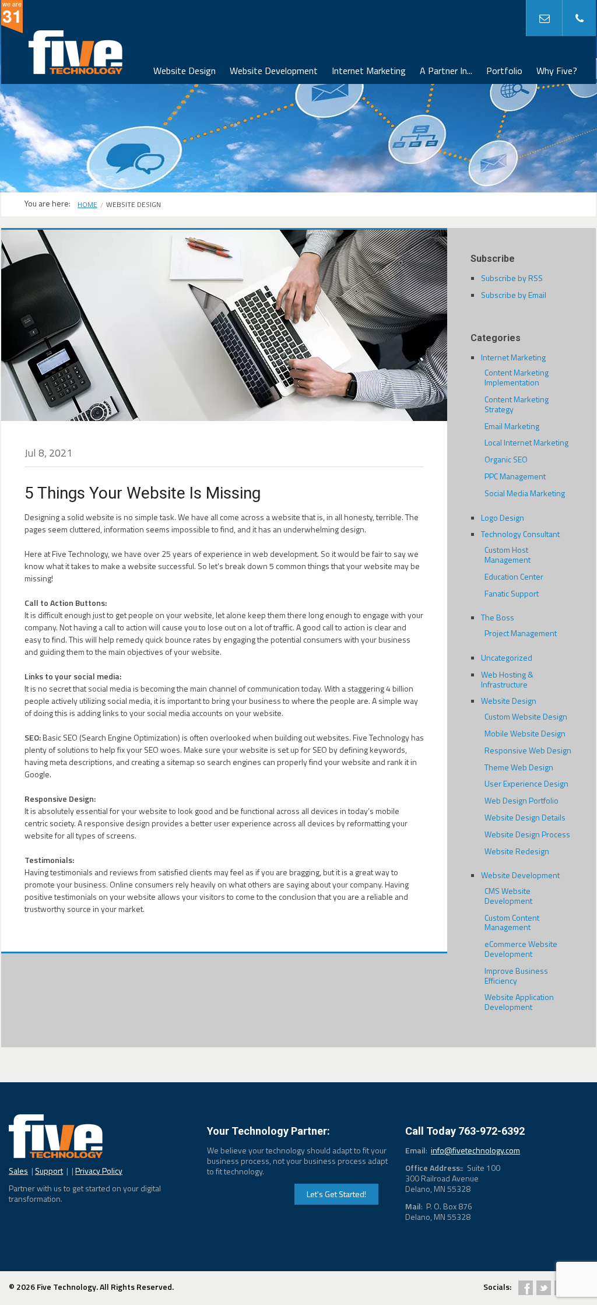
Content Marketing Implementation (516, 377)
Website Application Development (519, 1002)
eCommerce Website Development (520, 949)
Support (49, 1170)
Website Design (184, 71)
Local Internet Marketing (526, 442)
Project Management (520, 633)
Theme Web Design (518, 767)
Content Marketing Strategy (516, 404)
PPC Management (515, 476)
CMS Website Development (508, 896)
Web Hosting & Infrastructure (507, 679)
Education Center (513, 576)
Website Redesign (516, 851)
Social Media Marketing (524, 493)
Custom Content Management (511, 922)
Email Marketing (511, 426)
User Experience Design (526, 783)
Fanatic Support (511, 593)
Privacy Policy (98, 1170)
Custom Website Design (525, 716)
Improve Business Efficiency (516, 975)
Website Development (274, 71)
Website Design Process (527, 834)
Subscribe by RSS (512, 278)
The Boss (497, 617)
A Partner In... (446, 71)
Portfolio (504, 71)
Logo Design (502, 517)
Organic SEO (506, 459)
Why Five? (556, 71)
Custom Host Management (507, 554)
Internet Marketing (369, 71)
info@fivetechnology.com (475, 1150)
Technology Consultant (520, 534)
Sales (18, 1170)
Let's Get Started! (336, 1194)
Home (87, 204)
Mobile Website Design (525, 733)
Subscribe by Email (513, 295)
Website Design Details (525, 817)
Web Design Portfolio (521, 800)
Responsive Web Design (527, 750)
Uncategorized (506, 657)
